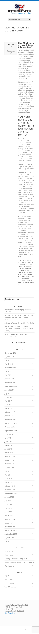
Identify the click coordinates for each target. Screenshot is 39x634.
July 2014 (7, 501)
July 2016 (7, 438)
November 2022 (10, 368)
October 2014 (9, 490)
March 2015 (8, 482)
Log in (6, 576)
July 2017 (7, 394)
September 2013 (10, 534)
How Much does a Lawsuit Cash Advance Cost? (26, 45)
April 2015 (8, 478)
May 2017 (8, 401)
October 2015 (9, 464)
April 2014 (8, 512)
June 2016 (8, 442)
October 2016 (9, 427)
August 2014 (9, 497)
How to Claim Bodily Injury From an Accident (17, 311)
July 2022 (7, 371)
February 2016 (9, 456)
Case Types (8, 555)
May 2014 (8, 508)
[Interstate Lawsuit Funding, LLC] (20, 14)
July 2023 (7, 360)
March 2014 (8, 515)
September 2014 (10, 493)
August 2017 (9, 390)
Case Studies (9, 551)
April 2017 (8, 405)
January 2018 (9, 379)
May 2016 (8, 445)
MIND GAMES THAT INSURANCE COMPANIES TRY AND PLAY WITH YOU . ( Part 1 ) (19, 329)
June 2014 (8, 504)
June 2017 (8, 397)
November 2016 (10, 423)
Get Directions (9, 613)
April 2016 (8, 449)
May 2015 (8, 475)
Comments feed (10, 583)
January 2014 (9, 523)
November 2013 (10, 530)
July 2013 (7, 541)
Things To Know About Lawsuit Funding (19, 562)
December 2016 (10, 419)
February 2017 (9, 412)
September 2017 (10, 386)
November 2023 (10, 353)
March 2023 (8, 364)
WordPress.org (10, 587)
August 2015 (9, 467)
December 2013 (10, 527)
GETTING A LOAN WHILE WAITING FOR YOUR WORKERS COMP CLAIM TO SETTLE (18, 317)
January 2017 (9, 416)
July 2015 (7, 471)
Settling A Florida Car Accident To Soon (19, 323)
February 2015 (9, 486)
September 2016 (10, 430)
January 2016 (9, 460)
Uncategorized (10, 566)
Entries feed (9, 579)
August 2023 (9, 357)
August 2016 (9, 434)
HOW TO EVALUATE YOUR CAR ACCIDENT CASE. (15, 335)
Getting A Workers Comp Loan (15, 558)
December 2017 (10, 382)
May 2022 (8, 375)
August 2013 (9, 538)
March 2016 (8, 453)
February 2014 (9, 519)
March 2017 (8, 408)
